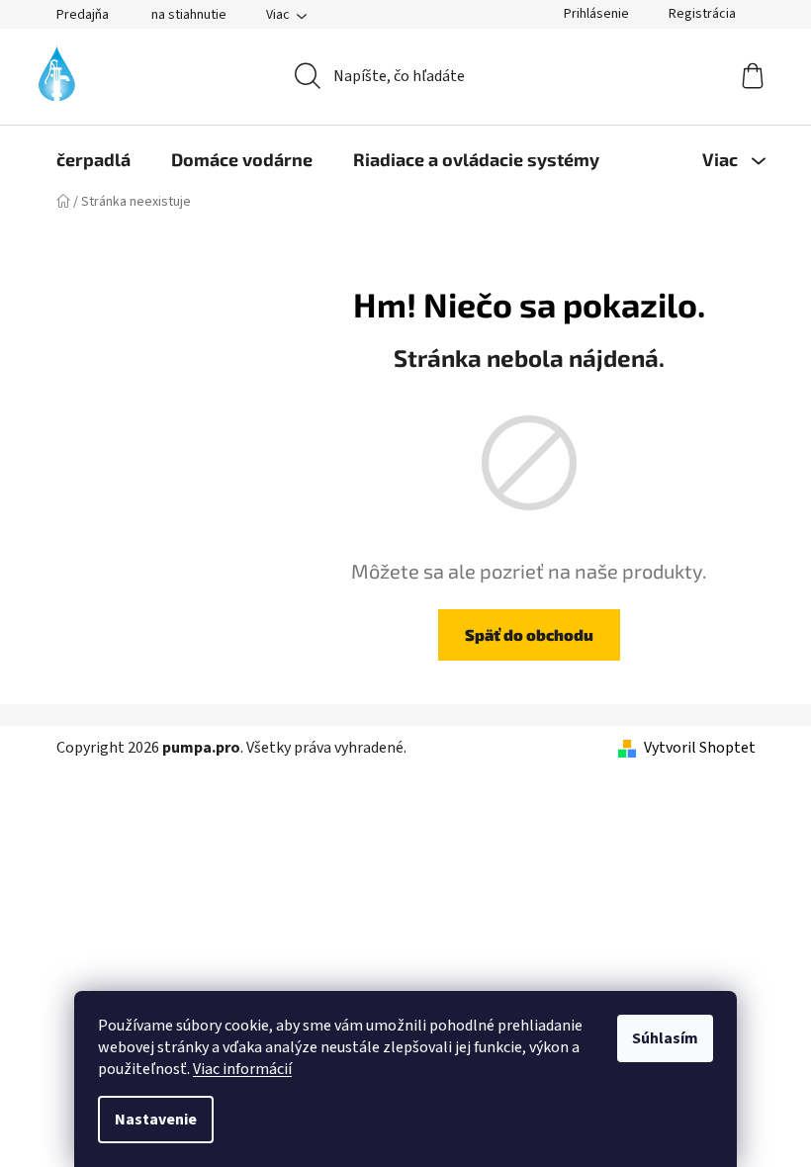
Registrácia (702, 14)
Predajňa (82, 15)
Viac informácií (242, 1069)
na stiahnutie (188, 15)
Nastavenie (156, 1119)
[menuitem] (93, 159)
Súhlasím (665, 1038)
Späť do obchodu (529, 634)
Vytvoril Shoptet (700, 748)
